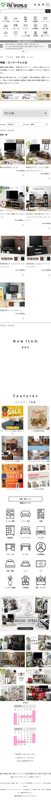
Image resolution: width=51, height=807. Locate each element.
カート (42, 4)
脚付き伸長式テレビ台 (9, 167)
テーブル (25, 28)
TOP (1, 57)
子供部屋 (35, 36)
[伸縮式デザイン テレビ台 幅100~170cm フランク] (38, 151)
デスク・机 (16, 28)
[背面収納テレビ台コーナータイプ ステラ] (38, 248)
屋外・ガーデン (45, 36)
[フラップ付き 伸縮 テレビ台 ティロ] (12, 198)
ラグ (15, 36)
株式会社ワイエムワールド (25, 796)
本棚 (25, 21)
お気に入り (35, 4)
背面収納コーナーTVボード (11, 310)
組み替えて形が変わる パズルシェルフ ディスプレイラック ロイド (38, 217)
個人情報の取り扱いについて (12, 773)
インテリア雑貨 (25, 36)
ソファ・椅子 (15, 21)
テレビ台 (5, 28)
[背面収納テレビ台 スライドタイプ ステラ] (12, 248)
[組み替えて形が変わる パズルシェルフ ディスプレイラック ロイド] (38, 198)
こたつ (6, 36)
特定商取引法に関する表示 (37, 773)
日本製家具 (35, 28)
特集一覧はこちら (25, 499)
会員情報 (39, 4)
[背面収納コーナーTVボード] (12, 295)
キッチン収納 (5, 21)
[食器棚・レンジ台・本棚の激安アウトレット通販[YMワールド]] (15, 5)
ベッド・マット (45, 21)
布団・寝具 (45, 28)
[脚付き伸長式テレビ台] (12, 151)
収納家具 (35, 21)
